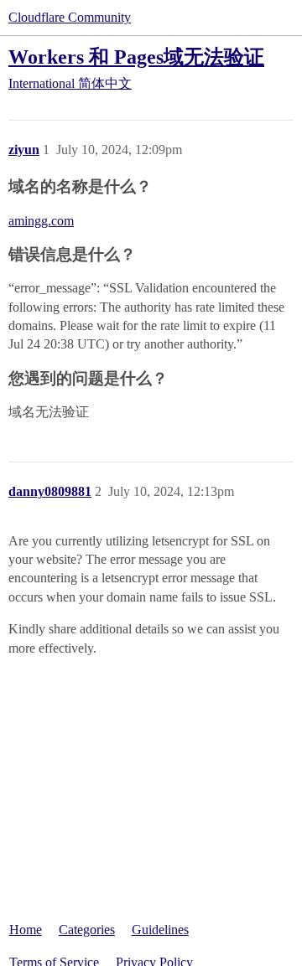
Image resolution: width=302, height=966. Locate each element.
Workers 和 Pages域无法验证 (136, 56)
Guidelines (160, 929)
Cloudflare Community (69, 17)
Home (25, 929)
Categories (87, 929)
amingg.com (41, 221)
